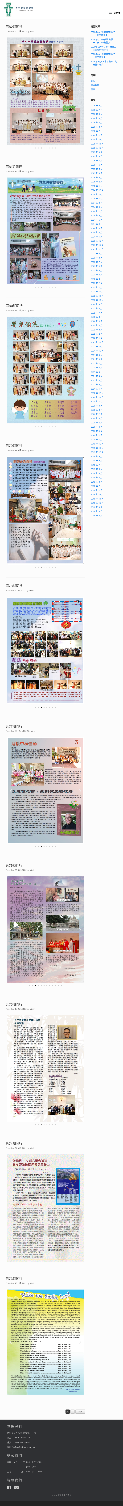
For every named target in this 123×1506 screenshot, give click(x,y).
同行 (93, 80)
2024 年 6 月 (96, 215)
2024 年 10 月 (97, 198)
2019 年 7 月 (96, 464)
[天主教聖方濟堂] (18, 9)
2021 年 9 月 (96, 354)
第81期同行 (14, 167)
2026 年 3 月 (96, 126)
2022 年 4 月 (96, 325)
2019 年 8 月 (96, 460)
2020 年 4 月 (96, 426)
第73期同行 (14, 1279)
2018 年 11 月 (97, 498)
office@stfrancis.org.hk (24, 1447)
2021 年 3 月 (96, 380)
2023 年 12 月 (97, 240)
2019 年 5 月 (96, 473)
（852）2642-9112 (21, 1437)
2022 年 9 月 (96, 304)
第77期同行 (14, 726)
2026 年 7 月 (96, 109)
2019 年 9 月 (96, 456)
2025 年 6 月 (96, 164)
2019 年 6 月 (96, 468)
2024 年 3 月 (96, 228)
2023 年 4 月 (96, 274)
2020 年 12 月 (97, 392)
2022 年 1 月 (96, 338)
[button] (11, 91)
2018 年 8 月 (96, 511)
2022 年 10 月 (97, 299)
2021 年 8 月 (96, 359)
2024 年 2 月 (96, 232)
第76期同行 (14, 865)
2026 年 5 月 (96, 118)
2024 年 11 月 (97, 194)
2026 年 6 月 (96, 113)
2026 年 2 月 (96, 130)
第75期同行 (14, 1004)
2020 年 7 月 (96, 414)
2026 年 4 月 (96, 122)
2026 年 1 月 (96, 135)
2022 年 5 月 (96, 321)
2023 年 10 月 (97, 249)
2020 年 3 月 (96, 431)
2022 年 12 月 (97, 291)
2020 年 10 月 (97, 401)
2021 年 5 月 (96, 371)
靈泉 (93, 89)
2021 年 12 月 (97, 342)
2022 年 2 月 (96, 333)
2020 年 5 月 (96, 422)
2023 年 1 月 (96, 287)
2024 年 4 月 (96, 223)
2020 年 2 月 (96, 435)
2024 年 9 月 (96, 202)
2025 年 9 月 (96, 152)
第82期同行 (14, 27)
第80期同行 (14, 306)
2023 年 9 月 (96, 253)
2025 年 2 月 (96, 181)
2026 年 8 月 (96, 105)
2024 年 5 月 (96, 219)
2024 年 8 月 (96, 206)
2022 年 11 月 (97, 295)
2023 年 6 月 (96, 266)
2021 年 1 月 (96, 388)
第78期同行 (14, 586)
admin (32, 31)
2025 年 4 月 (96, 173)
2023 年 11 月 (97, 245)
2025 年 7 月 (96, 160)
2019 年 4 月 (96, 477)
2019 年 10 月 (97, 452)
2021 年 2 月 (96, 384)
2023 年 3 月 (96, 278)
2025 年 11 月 (97, 143)
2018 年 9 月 (96, 507)
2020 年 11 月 (97, 397)
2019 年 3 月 (96, 481)
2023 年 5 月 (96, 270)
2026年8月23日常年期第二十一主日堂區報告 (103, 33)
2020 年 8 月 (96, 409)
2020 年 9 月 (96, 405)
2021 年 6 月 (96, 367)
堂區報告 (95, 84)
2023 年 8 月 (96, 257)
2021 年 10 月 (97, 350)
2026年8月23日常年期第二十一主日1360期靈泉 (103, 41)
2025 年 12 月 (97, 139)
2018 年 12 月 (97, 494)
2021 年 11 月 (97, 346)
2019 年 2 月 (96, 485)
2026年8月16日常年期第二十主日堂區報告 (103, 55)
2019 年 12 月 (97, 443)
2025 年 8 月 (96, 156)
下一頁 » (80, 1411)
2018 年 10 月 (97, 502)
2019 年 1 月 (96, 490)
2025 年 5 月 (96, 168)
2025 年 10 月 (97, 147)
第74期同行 (14, 1144)
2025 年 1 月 (96, 185)
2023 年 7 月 (96, 261)
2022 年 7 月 (96, 312)
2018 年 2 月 (96, 515)
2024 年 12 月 (97, 190)
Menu (117, 12)
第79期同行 (14, 446)
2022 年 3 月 (96, 329)
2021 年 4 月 (96, 375)
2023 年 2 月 (96, 283)
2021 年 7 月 (96, 363)
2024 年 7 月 (96, 211)
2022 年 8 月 (96, 308)
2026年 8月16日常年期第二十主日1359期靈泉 (103, 48)
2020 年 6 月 (96, 418)
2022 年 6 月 (96, 316)
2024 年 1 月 (96, 236)
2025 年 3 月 (96, 177)
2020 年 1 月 (96, 439)
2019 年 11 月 (97, 447)
